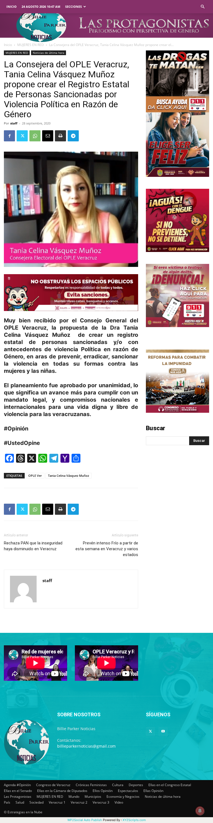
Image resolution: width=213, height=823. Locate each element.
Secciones (73, 6)
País (7, 802)
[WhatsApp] (34, 135)
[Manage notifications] (200, 810)
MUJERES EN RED (30, 44)
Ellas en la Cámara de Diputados (62, 790)
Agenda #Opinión (17, 785)
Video (119, 802)
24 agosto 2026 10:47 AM (41, 6)
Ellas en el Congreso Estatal (169, 785)
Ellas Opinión (153, 790)
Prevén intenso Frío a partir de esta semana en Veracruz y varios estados (106, 549)
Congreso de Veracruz (53, 785)
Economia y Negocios (123, 796)
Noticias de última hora (48, 53)
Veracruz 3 (101, 802)
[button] (202, 6)
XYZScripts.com (134, 820)
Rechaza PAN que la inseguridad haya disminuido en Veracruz (33, 546)
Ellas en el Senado (18, 790)
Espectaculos (128, 790)
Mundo (74, 796)
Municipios (93, 796)
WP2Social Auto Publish (84, 820)
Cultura (117, 785)
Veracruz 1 (57, 802)
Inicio (11, 6)
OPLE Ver (35, 475)
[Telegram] (73, 135)
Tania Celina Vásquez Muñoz (68, 475)
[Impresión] (60, 135)
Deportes (136, 785)
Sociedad (36, 802)
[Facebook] (9, 135)
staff (13, 123)
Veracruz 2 (79, 802)
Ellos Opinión (103, 790)
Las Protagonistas (17, 796)
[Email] (47, 135)
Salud (20, 802)
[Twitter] (22, 135)
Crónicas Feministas (91, 785)
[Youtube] (163, 731)
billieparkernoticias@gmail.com (86, 746)
